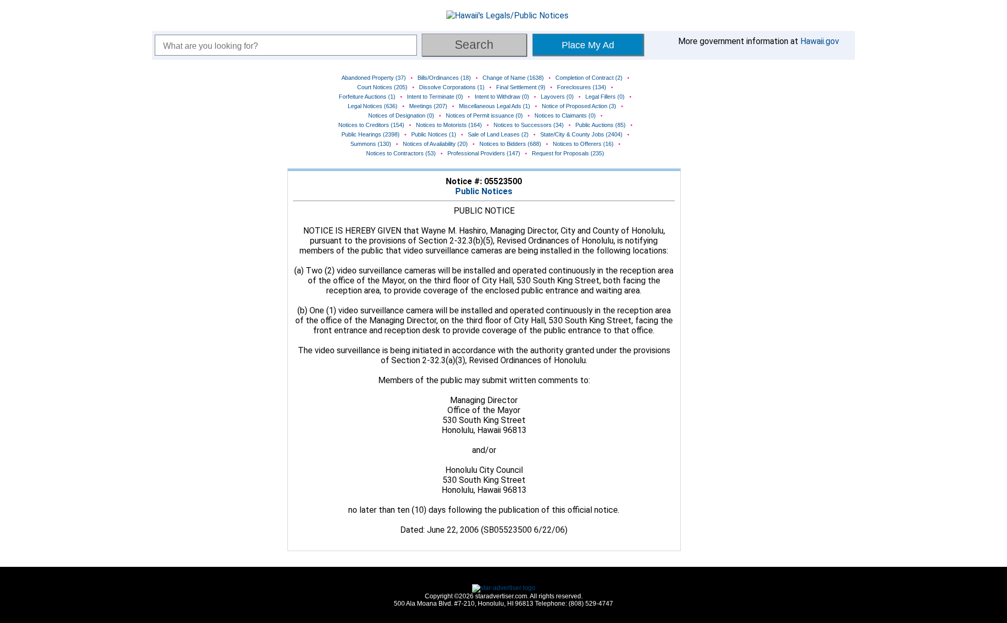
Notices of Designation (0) (401, 115)
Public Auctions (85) (600, 125)
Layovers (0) (557, 96)
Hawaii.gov (819, 41)
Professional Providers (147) (483, 153)
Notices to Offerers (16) (583, 144)
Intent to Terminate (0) (435, 96)
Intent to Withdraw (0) (502, 96)
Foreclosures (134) (581, 87)
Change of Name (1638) (513, 78)
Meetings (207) (428, 106)
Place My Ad (588, 45)
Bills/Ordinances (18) (444, 78)
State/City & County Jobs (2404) (581, 134)
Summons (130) (370, 144)
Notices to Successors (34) (529, 125)
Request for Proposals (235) (568, 153)
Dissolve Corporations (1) (452, 87)
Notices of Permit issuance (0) (484, 115)
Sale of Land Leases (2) (498, 134)
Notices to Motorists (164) (449, 125)
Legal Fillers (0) (605, 96)
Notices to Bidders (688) (510, 144)
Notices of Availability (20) (435, 144)
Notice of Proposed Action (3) (579, 106)
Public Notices (483, 191)
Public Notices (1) (433, 134)
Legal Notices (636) (373, 106)
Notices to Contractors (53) (401, 153)
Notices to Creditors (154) (371, 125)
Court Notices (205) (382, 87)
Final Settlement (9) (520, 87)
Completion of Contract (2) (589, 78)
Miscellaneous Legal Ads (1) (494, 106)
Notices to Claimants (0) (565, 115)
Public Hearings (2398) (370, 134)
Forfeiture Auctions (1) (367, 96)
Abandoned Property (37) (373, 78)
